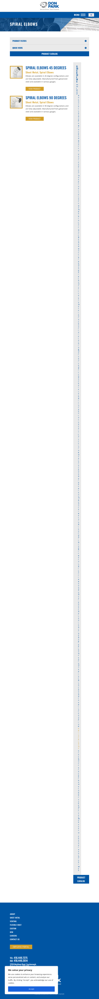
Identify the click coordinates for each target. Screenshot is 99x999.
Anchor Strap (78, 105)
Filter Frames (78, 298)
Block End (78, 132)
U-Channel (78, 840)
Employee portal (21, 946)
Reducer (78, 505)
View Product (35, 88)
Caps (78, 165)
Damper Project (78, 217)
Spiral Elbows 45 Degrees (46, 67)
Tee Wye (78, 817)
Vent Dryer (78, 857)
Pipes (78, 482)
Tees (78, 827)
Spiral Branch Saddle (78, 684)
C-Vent (78, 155)
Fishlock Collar (78, 322)
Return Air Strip (78, 567)
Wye (78, 868)
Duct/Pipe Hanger (78, 261)
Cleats (78, 198)
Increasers (78, 423)
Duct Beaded (78, 238)
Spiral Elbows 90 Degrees (46, 97)
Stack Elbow (78, 776)
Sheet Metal (32, 72)
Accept (31, 989)
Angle (78, 119)
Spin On (78, 662)
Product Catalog (50, 53)
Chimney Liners (78, 181)
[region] (31, 980)
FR (91, 15)
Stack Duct (78, 758)
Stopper (78, 792)
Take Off (78, 805)
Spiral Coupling (78, 714)
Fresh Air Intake (78, 401)
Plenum (78, 493)
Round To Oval (78, 591)
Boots (78, 144)
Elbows (78, 281)
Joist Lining (78, 443)
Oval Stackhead (78, 465)
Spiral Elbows (47, 72)
